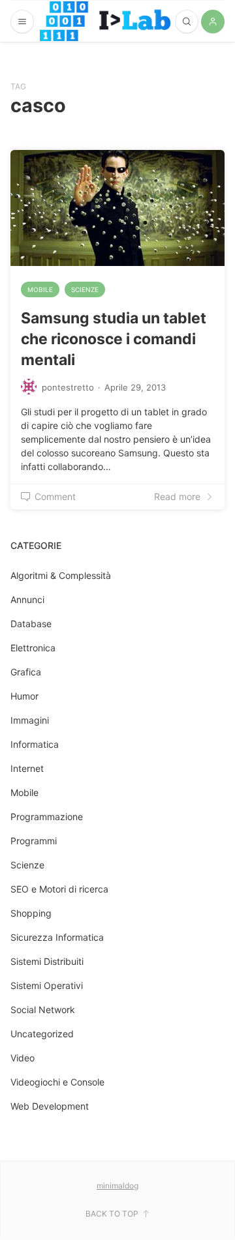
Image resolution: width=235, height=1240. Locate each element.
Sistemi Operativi (46, 985)
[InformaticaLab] (105, 21)
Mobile (40, 289)
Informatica (34, 744)
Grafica (25, 671)
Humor (24, 695)
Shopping (31, 913)
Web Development (49, 1106)
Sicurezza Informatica (57, 937)
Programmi (33, 840)
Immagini (29, 720)
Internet (27, 768)
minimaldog (117, 1185)
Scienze (85, 289)
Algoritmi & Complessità (60, 575)
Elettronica (32, 647)
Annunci (27, 599)
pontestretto (68, 387)
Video (22, 1057)
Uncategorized (42, 1033)
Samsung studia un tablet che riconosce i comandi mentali (113, 339)
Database (31, 623)
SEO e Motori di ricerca (59, 888)
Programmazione (46, 816)
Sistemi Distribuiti (47, 961)
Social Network (42, 1009)
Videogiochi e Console (57, 1081)
